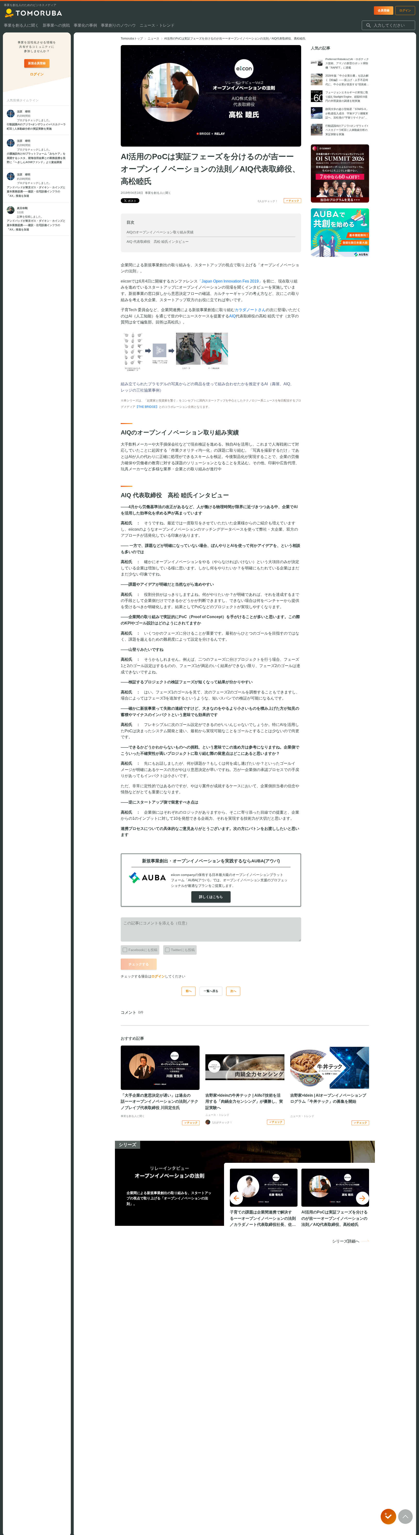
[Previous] (236, 1198)
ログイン (158, 976)
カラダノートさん (250, 310)
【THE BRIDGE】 (147, 407)
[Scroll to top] (405, 1516)
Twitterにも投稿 (183, 950)
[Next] (362, 1198)
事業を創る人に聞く (158, 193)
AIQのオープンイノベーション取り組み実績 (160, 232)
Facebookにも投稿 (143, 950)
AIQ (232, 316)
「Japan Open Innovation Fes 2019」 (230, 281)
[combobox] (388, 25)
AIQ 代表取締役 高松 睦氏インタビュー (158, 242)
